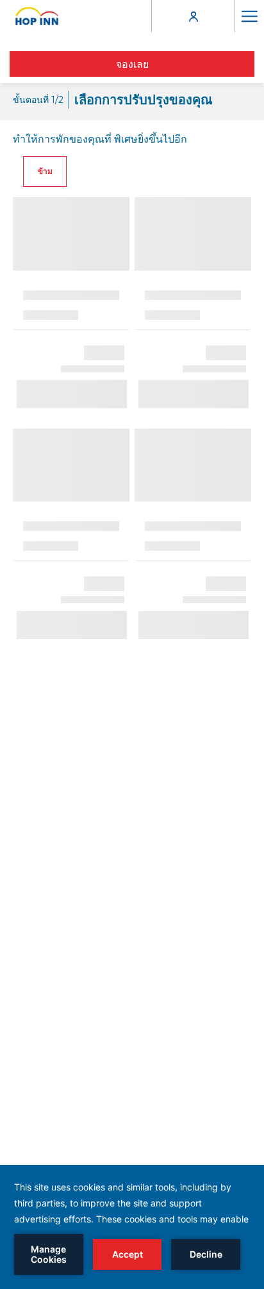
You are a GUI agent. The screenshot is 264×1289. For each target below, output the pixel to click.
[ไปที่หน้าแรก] (37, 16)
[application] (132, 1227)
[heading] (113, 100)
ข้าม (45, 171)
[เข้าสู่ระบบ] (193, 15)
